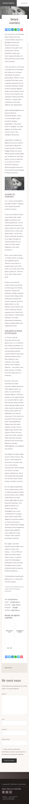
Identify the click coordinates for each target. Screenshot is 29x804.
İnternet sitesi (6, 739)
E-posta (4, 729)
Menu (25, 3)
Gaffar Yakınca (8, 3)
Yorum (4, 694)
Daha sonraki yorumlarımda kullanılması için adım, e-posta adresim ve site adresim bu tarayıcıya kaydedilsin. (14, 752)
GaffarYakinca (16, 602)
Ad (3, 719)
